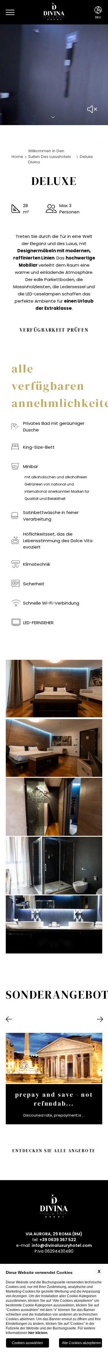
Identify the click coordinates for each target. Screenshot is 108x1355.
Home (17, 156)
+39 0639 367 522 (57, 1240)
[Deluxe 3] (54, 748)
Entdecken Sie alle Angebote (54, 1151)
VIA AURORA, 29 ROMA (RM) (54, 1234)
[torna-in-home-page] (54, 12)
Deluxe (86, 156)
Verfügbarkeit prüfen (54, 329)
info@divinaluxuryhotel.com (62, 1245)
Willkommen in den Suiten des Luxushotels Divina (49, 156)
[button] (9, 1019)
